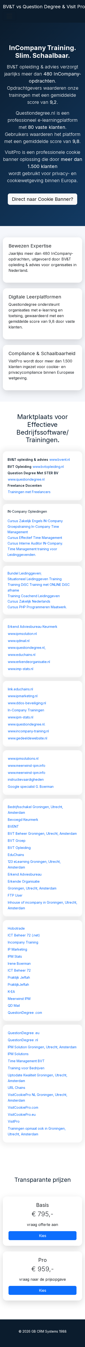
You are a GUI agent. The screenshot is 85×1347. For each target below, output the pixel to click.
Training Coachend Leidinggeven (34, 596)
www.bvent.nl (59, 459)
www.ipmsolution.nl (22, 634)
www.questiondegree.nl (26, 479)
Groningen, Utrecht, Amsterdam (32, 888)
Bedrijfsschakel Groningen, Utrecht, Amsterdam (35, 809)
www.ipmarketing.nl (23, 696)
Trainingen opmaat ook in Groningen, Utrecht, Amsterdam (37, 1131)
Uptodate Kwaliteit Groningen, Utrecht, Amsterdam (37, 1078)
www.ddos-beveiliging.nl (27, 703)
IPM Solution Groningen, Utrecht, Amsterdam (42, 1047)
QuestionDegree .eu (23, 1033)
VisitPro (14, 1121)
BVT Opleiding (19, 848)
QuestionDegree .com (25, 1013)
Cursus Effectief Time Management (35, 538)
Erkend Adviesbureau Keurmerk (32, 627)
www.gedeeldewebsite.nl (27, 738)
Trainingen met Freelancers (29, 492)
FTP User (15, 895)
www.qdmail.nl (19, 641)
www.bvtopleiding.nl (48, 467)
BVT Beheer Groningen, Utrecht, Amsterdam (42, 833)
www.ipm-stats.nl (20, 717)
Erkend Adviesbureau (25, 874)
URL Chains (16, 1088)
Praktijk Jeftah (19, 977)
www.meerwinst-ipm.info (26, 766)
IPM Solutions (18, 1054)
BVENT (13, 826)
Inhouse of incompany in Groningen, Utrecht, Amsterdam (42, 905)
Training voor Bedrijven (26, 1068)
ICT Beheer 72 (19, 970)
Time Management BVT (26, 1061)
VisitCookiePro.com (23, 1107)
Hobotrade (16, 928)
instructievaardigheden (26, 779)
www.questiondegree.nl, (27, 648)
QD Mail (14, 1005)
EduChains (16, 855)
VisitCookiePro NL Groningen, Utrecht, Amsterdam (37, 1097)
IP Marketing (17, 949)
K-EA (11, 992)
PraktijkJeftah (18, 984)
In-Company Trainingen (26, 710)
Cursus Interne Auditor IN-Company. (35, 543)
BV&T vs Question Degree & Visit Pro (44, 6)
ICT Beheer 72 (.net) (24, 935)
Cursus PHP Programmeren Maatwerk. (37, 607)
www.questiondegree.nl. (26, 724)
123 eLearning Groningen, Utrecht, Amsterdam (34, 864)
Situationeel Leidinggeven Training (35, 579)
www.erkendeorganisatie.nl (29, 662)
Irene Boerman (19, 963)
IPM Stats (15, 956)
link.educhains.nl (20, 689)
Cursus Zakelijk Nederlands (29, 601)
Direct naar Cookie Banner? (42, 199)
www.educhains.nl (21, 655)
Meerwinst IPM (19, 999)
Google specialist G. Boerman (31, 787)
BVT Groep (17, 841)
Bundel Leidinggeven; (25, 573)
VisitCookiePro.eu (22, 1114)
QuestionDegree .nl (23, 1040)
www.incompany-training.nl (28, 731)
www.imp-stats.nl (20, 669)
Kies (42, 1235)
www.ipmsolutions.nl (23, 758)
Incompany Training (23, 942)
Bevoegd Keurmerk (23, 820)
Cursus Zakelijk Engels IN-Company (35, 521)
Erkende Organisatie (24, 881)
